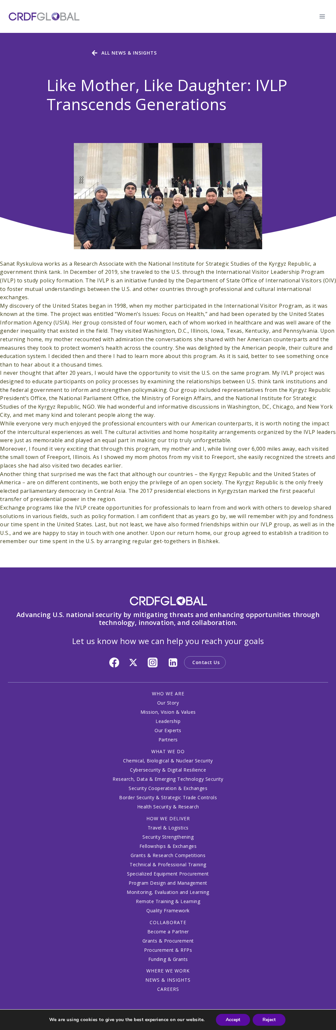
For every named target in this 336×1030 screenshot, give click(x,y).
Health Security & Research (168, 806)
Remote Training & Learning (168, 901)
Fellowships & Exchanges (168, 846)
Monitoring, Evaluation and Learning (168, 892)
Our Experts (168, 730)
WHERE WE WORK (168, 971)
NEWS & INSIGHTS (168, 980)
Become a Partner (168, 931)
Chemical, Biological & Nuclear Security (168, 760)
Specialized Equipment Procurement (168, 874)
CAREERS (168, 989)
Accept (233, 1020)
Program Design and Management (168, 883)
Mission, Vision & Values (168, 712)
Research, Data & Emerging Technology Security (168, 779)
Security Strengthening (168, 837)
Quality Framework (168, 910)
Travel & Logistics (168, 828)
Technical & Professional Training (168, 864)
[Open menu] (322, 16)
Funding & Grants (168, 959)
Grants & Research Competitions (168, 855)
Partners (168, 739)
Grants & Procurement (168, 941)
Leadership (168, 721)
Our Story (168, 703)
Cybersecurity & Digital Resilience (168, 770)
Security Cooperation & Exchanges (168, 788)
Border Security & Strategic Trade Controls (168, 797)
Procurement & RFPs (168, 950)
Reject (269, 1020)
